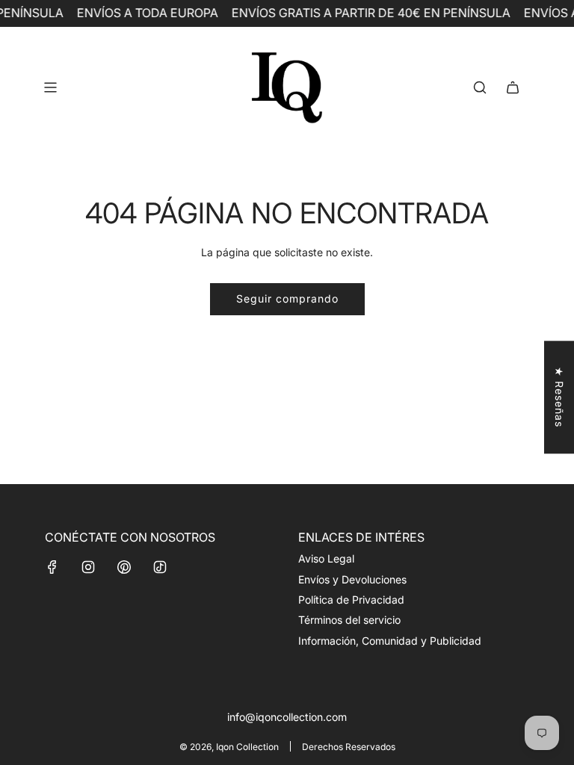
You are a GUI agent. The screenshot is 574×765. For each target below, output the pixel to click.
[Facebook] (52, 567)
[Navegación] (50, 87)
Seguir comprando (287, 298)
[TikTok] (160, 567)
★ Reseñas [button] (559, 397)
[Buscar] (479, 87)
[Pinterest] (124, 567)
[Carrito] (512, 87)
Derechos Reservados (348, 746)
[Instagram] (88, 567)
